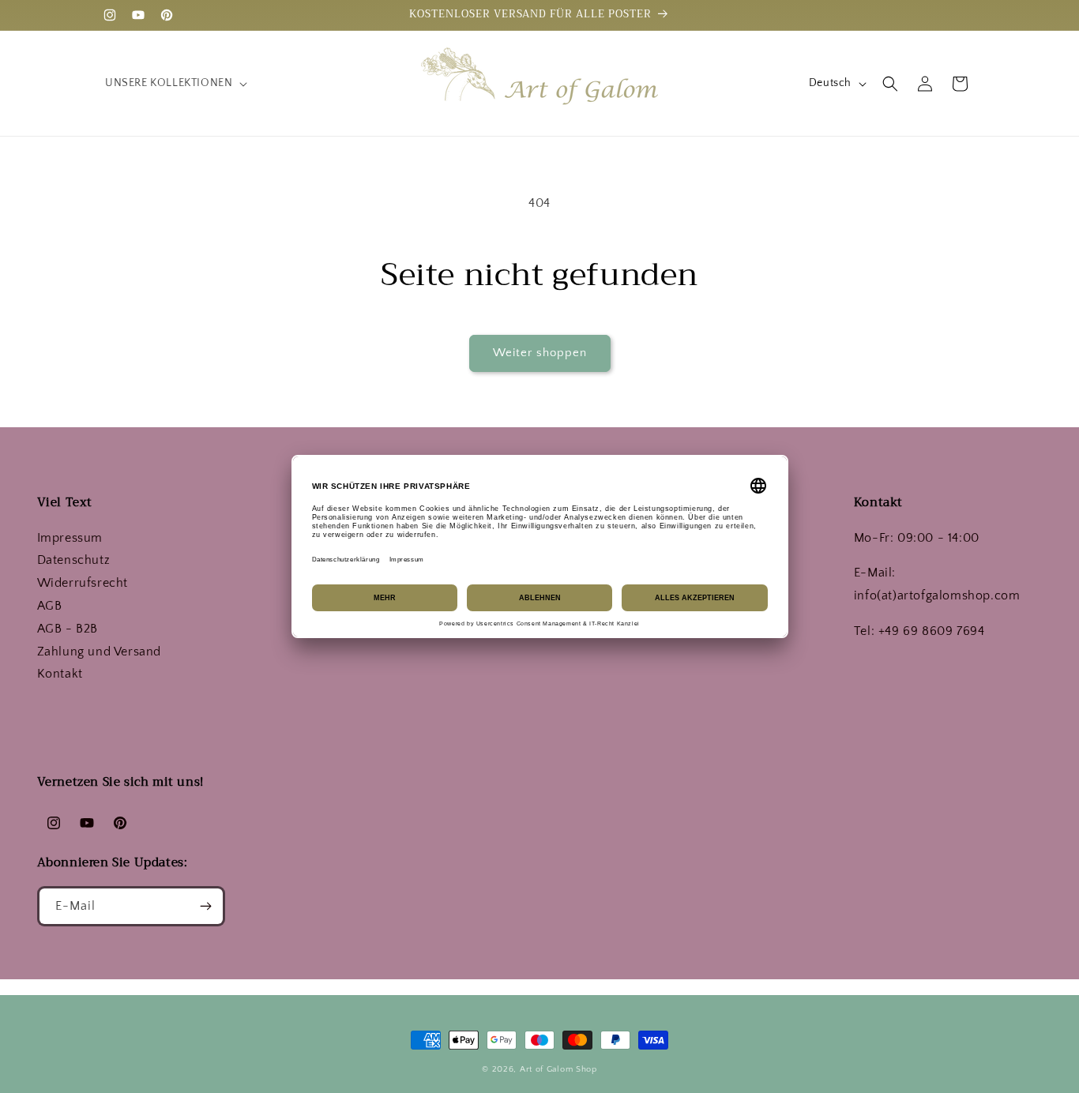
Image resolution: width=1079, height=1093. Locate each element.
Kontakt (60, 674)
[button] (175, 83)
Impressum (70, 538)
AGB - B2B (67, 629)
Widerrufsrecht (82, 583)
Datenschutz (74, 560)
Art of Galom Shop (558, 1069)
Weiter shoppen (540, 352)
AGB (49, 606)
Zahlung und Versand (99, 651)
